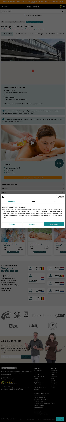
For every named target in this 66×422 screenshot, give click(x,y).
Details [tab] (33, 201)
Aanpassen (32, 224)
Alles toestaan (54, 224)
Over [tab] (54, 201)
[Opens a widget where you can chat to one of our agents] (60, 419)
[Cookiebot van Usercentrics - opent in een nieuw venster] (57, 197)
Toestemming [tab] (11, 201)
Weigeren (12, 224)
